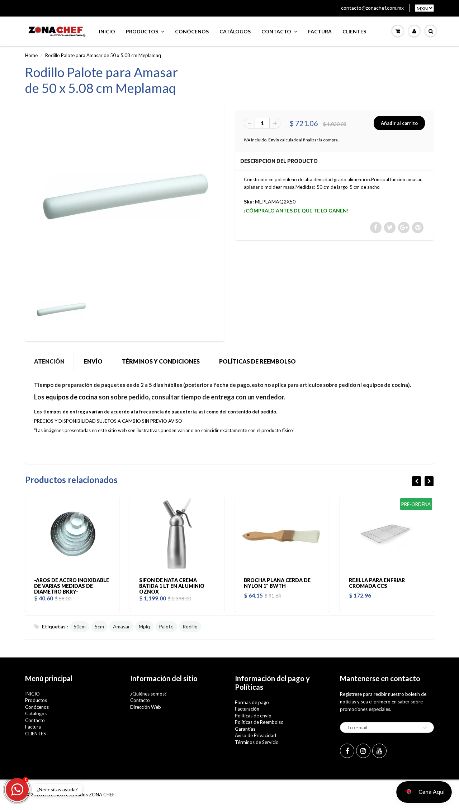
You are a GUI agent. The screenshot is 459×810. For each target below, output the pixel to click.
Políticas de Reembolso (259, 722)
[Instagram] (363, 751)
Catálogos (235, 31)
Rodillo (190, 626)
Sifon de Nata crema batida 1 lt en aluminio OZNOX (144, 586)
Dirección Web (145, 707)
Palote (166, 626)
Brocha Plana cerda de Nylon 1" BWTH (250, 583)
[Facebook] (347, 751)
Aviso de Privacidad (255, 735)
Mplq (144, 626)
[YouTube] (379, 751)
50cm (80, 626)
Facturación (247, 709)
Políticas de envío (253, 715)
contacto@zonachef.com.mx (372, 8)
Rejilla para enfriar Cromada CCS (350, 583)
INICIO (107, 31)
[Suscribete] (424, 728)
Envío (273, 139)
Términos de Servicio (257, 742)
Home (31, 55)
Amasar (121, 626)
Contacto (276, 31)
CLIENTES (354, 31)
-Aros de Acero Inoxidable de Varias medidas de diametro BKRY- (44, 586)
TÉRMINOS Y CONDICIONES (161, 361)
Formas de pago (252, 702)
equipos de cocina (72, 397)
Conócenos (192, 31)
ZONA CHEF (102, 794)
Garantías (245, 729)
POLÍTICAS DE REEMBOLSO (257, 361)
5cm (99, 626)
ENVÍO (93, 361)
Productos (142, 31)
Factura (320, 31)
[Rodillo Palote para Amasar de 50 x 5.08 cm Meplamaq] (124, 196)
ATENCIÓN (49, 361)
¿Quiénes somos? (148, 694)
